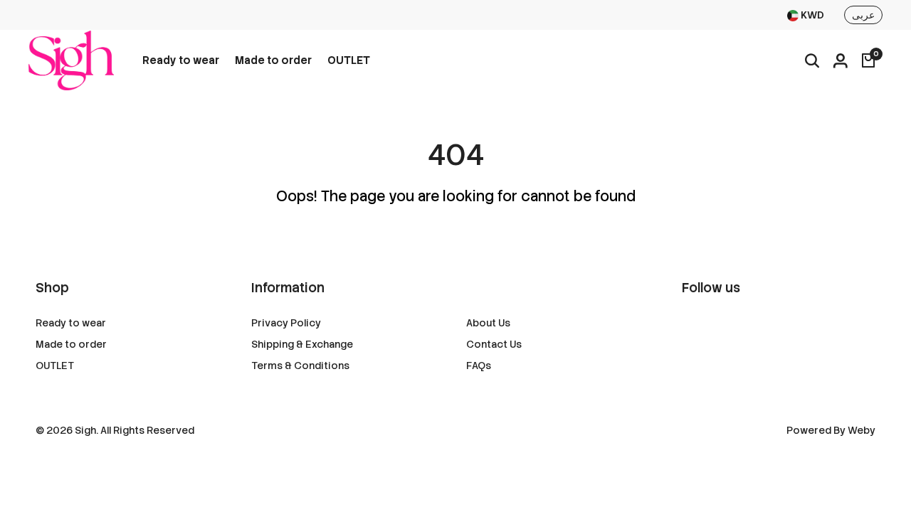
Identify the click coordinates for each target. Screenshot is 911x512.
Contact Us (494, 344)
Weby (861, 430)
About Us (488, 322)
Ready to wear (180, 60)
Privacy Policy (286, 322)
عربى (863, 15)
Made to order (273, 60)
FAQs (478, 365)
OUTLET (348, 60)
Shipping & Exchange (302, 344)
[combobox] (805, 15)
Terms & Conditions (300, 365)
